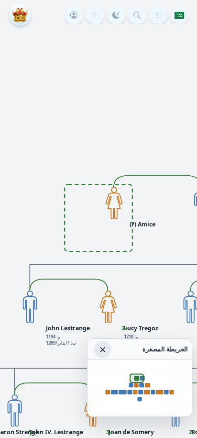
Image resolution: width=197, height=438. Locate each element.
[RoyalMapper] (20, 15)
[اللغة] (179, 15)
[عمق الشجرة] (158, 15)
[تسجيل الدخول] (74, 15)
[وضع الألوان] (116, 15)
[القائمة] (95, 15)
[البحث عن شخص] (137, 15)
